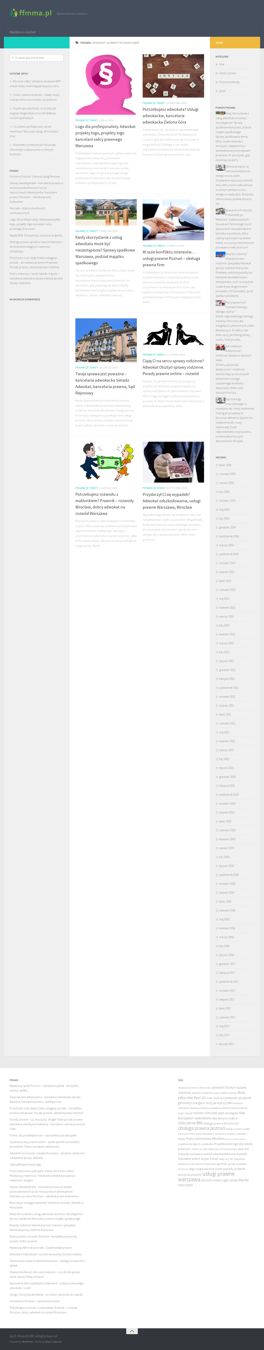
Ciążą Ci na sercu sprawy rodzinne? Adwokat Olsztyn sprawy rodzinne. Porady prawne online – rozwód (173, 367)
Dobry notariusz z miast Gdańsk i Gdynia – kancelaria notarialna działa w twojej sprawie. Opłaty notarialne (36, 278)
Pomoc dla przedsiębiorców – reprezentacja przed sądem (43, 1135)
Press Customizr (53, 1341)
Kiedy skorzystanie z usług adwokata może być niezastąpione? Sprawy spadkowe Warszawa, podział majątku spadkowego (105, 249)
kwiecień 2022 (227, 634)
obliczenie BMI (190, 1123)
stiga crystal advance (202, 1169)
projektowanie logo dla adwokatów (195, 1144)
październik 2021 (229, 688)
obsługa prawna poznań (201, 1128)
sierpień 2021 (226, 705)
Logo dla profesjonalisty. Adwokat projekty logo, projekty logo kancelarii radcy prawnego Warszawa (35, 224)
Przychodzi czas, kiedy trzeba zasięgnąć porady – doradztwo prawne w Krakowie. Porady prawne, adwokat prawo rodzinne (34, 262)
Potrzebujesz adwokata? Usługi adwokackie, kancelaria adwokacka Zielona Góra (170, 115)
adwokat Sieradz (228, 1093)
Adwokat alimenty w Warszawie (194, 1087)
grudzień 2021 (227, 670)
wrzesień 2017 (227, 990)
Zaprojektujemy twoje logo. (26, 1164)
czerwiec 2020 (227, 830)
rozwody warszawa (190, 1154)
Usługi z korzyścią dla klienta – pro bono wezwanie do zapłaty (46, 1294)
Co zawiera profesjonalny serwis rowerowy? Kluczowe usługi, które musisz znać (34, 131)
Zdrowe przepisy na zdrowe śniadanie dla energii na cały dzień (233, 171)
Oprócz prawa (227, 73)
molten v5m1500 (205, 1113)
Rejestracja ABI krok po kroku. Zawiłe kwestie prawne (41, 1248)
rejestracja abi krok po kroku (222, 1149)
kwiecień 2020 (227, 839)
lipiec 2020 (225, 821)
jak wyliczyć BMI (222, 1103)
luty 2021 (224, 759)
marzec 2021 (226, 750)
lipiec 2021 (225, 714)
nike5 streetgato (228, 1113)
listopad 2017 (227, 973)
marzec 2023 (226, 616)
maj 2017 (224, 1026)
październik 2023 (229, 554)
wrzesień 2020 (227, 803)
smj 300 (229, 1159)
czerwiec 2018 (227, 910)
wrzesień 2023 (227, 563)
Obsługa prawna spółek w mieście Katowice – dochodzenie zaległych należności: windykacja (36, 246)
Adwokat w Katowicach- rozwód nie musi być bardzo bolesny (46, 1254)
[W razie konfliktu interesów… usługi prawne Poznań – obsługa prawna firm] (173, 219)
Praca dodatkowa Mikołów (205, 1138)
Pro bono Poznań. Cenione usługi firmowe (35, 176)
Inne (221, 64)
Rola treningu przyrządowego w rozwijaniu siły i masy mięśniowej (235, 403)
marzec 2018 (226, 937)
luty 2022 (224, 652)
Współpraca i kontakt (22, 32)
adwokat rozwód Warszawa (205, 1093)
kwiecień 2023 (227, 607)
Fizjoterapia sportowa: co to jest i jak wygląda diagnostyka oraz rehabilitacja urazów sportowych (33, 113)
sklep (222, 1159)
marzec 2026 (226, 483)
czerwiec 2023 (227, 590)
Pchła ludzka (195, 1133)
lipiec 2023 (225, 581)
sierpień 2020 (226, 812)
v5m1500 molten (211, 1180)
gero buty (205, 1103)
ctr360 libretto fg (214, 1098)
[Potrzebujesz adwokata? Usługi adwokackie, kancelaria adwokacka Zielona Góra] (173, 76)
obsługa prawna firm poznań (221, 1123)
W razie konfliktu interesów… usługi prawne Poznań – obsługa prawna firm (171, 258)
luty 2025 (224, 518)
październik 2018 (229, 875)
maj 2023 (224, 598)
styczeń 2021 (226, 768)
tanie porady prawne (230, 1168)
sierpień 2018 (226, 892)
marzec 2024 (226, 545)
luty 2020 (224, 857)
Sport (222, 91)
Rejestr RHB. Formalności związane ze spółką (36, 235)
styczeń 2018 (226, 955)
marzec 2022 (226, 643)
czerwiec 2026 (227, 474)
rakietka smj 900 (199, 1149)
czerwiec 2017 (227, 1017)
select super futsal (205, 1158)
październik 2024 (229, 536)
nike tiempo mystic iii (225, 1118)
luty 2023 (224, 625)
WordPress (27, 1341)
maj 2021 (224, 732)
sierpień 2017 (226, 999)
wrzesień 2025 (227, 500)
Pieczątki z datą (19, 208)
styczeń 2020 (226, 866)
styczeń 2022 (226, 661)
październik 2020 (229, 794)
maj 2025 (224, 509)
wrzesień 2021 (227, 696)
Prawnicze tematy (86, 120)
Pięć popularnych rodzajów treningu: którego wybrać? (232, 307)
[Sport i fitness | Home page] (31, 13)
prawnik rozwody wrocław (235, 1139)
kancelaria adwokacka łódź (213, 1108)
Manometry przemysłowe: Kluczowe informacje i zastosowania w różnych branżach (32, 149)
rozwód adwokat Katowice (219, 1154)
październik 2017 (229, 981)
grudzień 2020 (227, 777)
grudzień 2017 (227, 964)
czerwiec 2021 (227, 723)
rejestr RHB (243, 1149)
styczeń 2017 (226, 1044)
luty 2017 (224, 1035)
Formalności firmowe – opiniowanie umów (35, 1301)
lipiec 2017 (225, 1008)
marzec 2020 (226, 848)
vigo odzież (230, 1180)
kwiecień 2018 (227, 928)
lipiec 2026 (225, 465)
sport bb (222, 1164)
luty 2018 (224, 946)
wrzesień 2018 (227, 883)
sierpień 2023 (226, 572)
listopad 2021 (227, 679)
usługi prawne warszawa (206, 1176)
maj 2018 (224, 919)
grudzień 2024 (227, 527)
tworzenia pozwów (190, 1175)
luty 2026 (224, 492)
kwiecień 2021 (227, 741)
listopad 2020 (227, 786)
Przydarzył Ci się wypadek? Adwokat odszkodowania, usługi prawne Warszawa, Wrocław (171, 501)
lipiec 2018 (225, 901)
